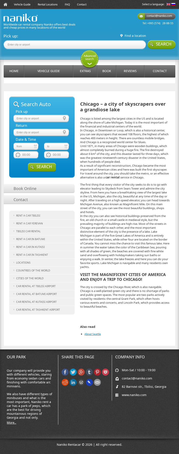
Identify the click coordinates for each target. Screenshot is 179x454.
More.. (11, 423)
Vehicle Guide (22, 4)
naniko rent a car (13, 21)
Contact (81, 4)
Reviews (130, 71)
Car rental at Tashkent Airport (38, 310)
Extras (85, 71)
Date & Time (26, 139)
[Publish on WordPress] (81, 385)
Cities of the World (30, 278)
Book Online (25, 188)
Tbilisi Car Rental (28, 231)
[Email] (97, 385)
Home (14, 71)
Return (21, 125)
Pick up (22, 111)
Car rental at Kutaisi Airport (36, 302)
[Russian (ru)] (173, 5)
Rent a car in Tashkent (32, 255)
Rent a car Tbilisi (28, 215)
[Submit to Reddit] (65, 385)
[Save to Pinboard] (89, 385)
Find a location (135, 36)
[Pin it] (97, 374)
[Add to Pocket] (105, 374)
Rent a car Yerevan (29, 223)
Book (106, 71)
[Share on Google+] (81, 374)
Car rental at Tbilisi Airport (36, 286)
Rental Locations (48, 4)
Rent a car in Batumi (30, 239)
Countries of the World (33, 270)
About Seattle (92, 334)
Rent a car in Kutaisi (30, 247)
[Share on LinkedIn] (73, 385)
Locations (23, 262)
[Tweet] (73, 374)
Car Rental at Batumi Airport (36, 294)
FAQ (67, 4)
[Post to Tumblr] (89, 374)
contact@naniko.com (159, 16)
